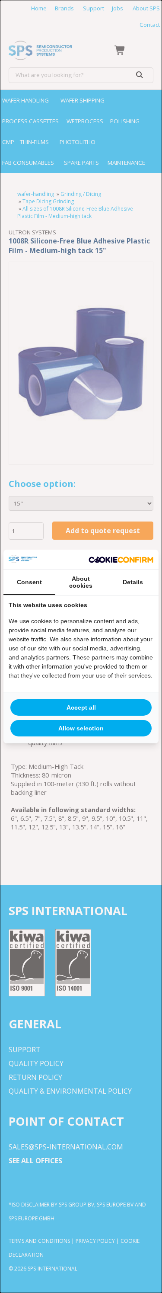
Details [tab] (133, 582)
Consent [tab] (29, 582)
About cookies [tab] (80, 582)
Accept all (81, 707)
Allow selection (81, 728)
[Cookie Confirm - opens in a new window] (121, 559)
